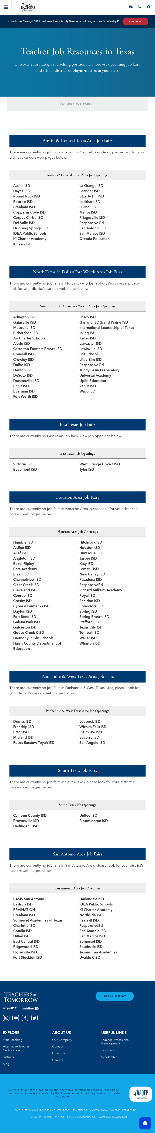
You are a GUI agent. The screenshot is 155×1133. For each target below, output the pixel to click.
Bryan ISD (21, 574)
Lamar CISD (89, 569)
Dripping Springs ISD (30, 228)
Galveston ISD (25, 627)
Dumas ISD (22, 722)
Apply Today (115, 996)
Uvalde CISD (89, 958)
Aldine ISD (22, 548)
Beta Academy (25, 569)
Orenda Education (94, 239)
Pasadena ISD (90, 580)
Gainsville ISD (24, 323)
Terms (48, 1117)
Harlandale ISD (91, 899)
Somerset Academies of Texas (37, 920)
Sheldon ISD (89, 601)
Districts (8, 1057)
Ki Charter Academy (29, 239)
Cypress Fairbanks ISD (31, 606)
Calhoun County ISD (30, 816)
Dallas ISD (21, 365)
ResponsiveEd (91, 585)
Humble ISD (23, 543)
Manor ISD (88, 212)
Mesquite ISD (24, 328)
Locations (58, 1053)
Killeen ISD (22, 244)
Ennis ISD (21, 386)
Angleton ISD (24, 559)
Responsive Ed (91, 223)
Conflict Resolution (113, 1117)
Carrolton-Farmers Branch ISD (37, 349)
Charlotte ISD (24, 926)
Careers (57, 1060)
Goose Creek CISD (28, 633)
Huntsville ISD (90, 553)
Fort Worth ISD (25, 397)
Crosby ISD (22, 601)
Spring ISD (88, 612)
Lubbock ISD (90, 722)
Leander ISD (89, 191)
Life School (88, 354)
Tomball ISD (89, 633)
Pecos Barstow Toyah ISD (34, 743)
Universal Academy (95, 376)
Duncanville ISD (26, 381)
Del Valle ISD (24, 223)
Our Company (62, 1040)
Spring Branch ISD (94, 617)
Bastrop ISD (23, 202)
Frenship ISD (23, 727)
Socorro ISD (89, 738)
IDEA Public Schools (29, 234)
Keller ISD (87, 338)
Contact (57, 1046)
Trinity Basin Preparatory (99, 370)
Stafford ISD (89, 622)
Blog (6, 1064)
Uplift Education (92, 381)
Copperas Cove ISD (29, 212)
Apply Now (135, 21)
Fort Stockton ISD (27, 958)
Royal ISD (87, 596)
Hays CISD (21, 191)
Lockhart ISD (89, 202)
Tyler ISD (86, 470)
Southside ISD (91, 947)
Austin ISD (21, 186)
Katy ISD (86, 564)
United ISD (88, 816)
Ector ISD (21, 732)
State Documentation (81, 1117)
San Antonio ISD (92, 228)
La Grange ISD (91, 186)
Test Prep (107, 1050)
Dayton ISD (22, 612)
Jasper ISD (88, 559)
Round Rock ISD (26, 196)
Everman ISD (24, 391)
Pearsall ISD (89, 920)
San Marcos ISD (92, 234)
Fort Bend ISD (24, 617)
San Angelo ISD (92, 743)
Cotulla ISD (22, 931)
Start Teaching (12, 1040)
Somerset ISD (90, 942)
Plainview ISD (90, 732)
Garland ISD (89, 323)
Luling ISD (87, 207)
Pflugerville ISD (92, 218)
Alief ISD (20, 553)
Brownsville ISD (26, 821)
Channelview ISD (27, 580)
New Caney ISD (92, 574)
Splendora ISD (91, 606)
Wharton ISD (90, 644)
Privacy (59, 1117)
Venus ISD (87, 386)
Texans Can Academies (98, 952)
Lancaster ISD (90, 344)
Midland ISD (23, 738)
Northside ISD (91, 915)
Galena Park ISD (26, 622)
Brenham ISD (24, 207)
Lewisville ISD (90, 349)
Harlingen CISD (26, 826)
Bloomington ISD (93, 821)
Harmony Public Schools (33, 638)
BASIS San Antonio (28, 899)
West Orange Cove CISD (99, 464)
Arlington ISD (24, 317)
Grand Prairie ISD (113, 323)
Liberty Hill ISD (91, 196)
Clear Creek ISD (26, 585)
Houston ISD (89, 548)
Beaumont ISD (25, 470)
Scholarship (109, 1057)
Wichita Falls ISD (93, 727)
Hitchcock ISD (90, 543)
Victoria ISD (23, 464)
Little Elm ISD (90, 360)
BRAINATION (24, 910)
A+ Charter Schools (29, 338)
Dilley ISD (21, 936)
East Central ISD (26, 942)
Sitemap (36, 1117)
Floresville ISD (25, 952)
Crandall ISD (23, 354)
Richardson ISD (25, 333)
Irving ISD (87, 333)
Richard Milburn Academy (100, 590)
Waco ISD (87, 391)
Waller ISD (88, 638)
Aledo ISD (21, 344)
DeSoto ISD (23, 376)
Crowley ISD (23, 360)
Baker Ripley (23, 564)
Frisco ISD (87, 317)
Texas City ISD (91, 627)
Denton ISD (23, 370)
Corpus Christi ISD (28, 218)
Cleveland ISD (25, 590)
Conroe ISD (23, 596)
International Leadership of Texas (106, 328)
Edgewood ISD (26, 947)
